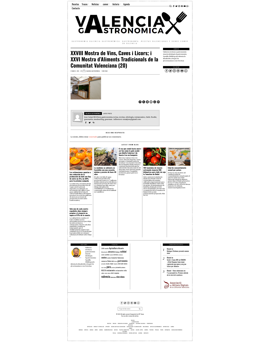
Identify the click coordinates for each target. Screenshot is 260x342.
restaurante (111, 270)
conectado (93, 137)
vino (118, 276)
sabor (102, 273)
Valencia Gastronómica (93, 71)
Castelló (111, 255)
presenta (118, 267)
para (109, 267)
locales (108, 264)
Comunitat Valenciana (117, 258)
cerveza (115, 254)
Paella (105, 267)
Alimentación (104, 252)
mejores (116, 264)
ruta (125, 270)
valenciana (113, 277)
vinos (122, 276)
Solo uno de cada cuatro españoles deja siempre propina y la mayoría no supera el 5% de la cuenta (80, 212)
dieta (112, 261)
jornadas (103, 264)
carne (102, 255)
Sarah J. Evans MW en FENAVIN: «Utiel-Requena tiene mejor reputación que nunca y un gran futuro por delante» (176, 263)
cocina (104, 257)
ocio (102, 267)
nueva (125, 264)
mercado (120, 263)
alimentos (111, 251)
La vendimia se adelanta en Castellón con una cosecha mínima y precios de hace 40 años (105, 171)
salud (106, 273)
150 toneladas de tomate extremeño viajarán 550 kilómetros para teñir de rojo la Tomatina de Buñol (154, 171)
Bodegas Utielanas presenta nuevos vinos (178, 252)
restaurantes (119, 270)
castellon (107, 255)
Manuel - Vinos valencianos (175, 270)
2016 (102, 248)
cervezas (120, 255)
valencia (105, 276)
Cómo (109, 261)
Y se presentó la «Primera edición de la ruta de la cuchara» (177, 274)
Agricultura (113, 248)
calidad (123, 251)
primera (123, 267)
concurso (104, 261)
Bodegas (117, 252)
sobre (109, 273)
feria (116, 261)
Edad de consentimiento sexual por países (177, 169)
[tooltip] (173, 6)
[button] (139, 308)
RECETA (103, 270)
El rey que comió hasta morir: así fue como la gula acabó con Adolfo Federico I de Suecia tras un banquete (130, 152)
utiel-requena (115, 273)
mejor (111, 264)
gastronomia (122, 260)
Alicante (121, 248)
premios (113, 267)
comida (109, 258)
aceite (107, 248)
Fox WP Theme (140, 314)
